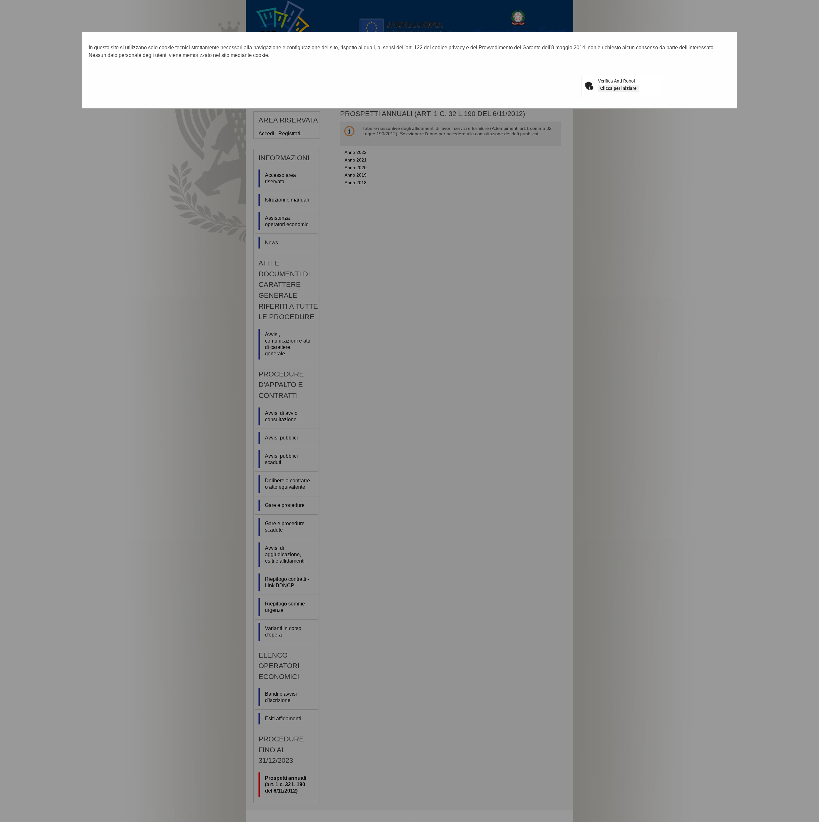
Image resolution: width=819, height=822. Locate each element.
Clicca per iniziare (618, 88)
